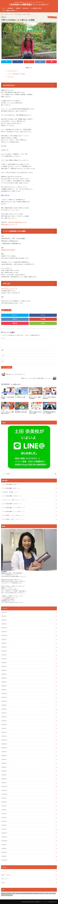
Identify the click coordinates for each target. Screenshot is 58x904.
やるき (13, 893)
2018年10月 (4, 747)
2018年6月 (4, 763)
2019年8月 (4, 709)
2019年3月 (4, 728)
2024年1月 (4, 623)
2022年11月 (4, 631)
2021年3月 (4, 658)
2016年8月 (4, 848)
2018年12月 (4, 740)
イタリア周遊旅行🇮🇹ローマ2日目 (12, 496)
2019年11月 (4, 697)
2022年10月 (4, 635)
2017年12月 (4, 786)
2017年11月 (4, 790)
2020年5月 (4, 674)
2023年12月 (4, 627)
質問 (11, 895)
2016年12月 (4, 833)
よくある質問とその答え (36, 8)
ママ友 (42, 893)
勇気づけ (46, 893)
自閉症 (7, 895)
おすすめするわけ (11, 71)
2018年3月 (4, 775)
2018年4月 (4, 771)
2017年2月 (4, 825)
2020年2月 (4, 685)
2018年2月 (4, 778)
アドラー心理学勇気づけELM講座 (15, 74)
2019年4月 (4, 724)
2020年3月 (4, 682)
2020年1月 (4, 689)
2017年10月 (4, 794)
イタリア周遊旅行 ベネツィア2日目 (13, 515)
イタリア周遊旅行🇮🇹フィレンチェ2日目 (13, 507)
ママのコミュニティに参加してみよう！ (13, 499)
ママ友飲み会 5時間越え (10, 492)
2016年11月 (4, 836)
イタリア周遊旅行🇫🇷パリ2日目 (11, 484)
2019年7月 (4, 713)
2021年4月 (4, 654)
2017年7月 (4, 805)
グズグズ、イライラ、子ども (27, 893)
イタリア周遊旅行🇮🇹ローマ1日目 (12, 503)
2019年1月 (4, 736)
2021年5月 (4, 651)
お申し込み (10, 76)
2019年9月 (4, 705)
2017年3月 (4, 821)
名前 (2, 350)
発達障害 (3, 895)
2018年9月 (4, 751)
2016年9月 (4, 844)
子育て (53, 893)
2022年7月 (4, 639)
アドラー (18, 893)
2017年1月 (4, 829)
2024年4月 (4, 612)
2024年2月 (4, 620)
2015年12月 (4, 860)
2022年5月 (4, 647)
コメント (3, 338)
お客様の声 (18, 8)
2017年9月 (4, 798)
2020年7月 (4, 666)
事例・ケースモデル (7, 310)
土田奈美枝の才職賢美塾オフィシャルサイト (29, 4)
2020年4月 (4, 678)
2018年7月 (4, 759)
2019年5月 (4, 720)
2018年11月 (4, 744)
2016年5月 (4, 852)
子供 (50, 893)
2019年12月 (4, 693)
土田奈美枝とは (10, 8)
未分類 (3, 882)
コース (3, 8)
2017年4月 (4, 817)
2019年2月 (4, 732)
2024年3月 (4, 616)
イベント (4, 871)
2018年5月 (4, 767)
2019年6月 (4, 716)
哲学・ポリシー (5, 878)
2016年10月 (4, 840)
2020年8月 (4, 662)
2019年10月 (4, 701)
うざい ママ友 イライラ (6, 893)
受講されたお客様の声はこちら (16, 222)
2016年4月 (4, 856)
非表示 (30, 67)
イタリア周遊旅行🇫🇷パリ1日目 (11, 488)
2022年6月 (4, 643)
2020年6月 (4, 670)
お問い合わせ (26, 8)
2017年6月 (4, 809)
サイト (2, 361)
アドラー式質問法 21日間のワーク (9, 10)
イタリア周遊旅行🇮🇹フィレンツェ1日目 (13, 511)
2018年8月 (4, 755)
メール (3, 355)
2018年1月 (4, 782)
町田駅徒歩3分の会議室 (7, 249)
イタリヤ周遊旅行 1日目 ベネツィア (13, 519)
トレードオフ (36, 893)
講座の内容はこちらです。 (8, 224)
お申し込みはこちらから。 (8, 288)
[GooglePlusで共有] (29, 61)
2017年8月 (4, 802)
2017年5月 (4, 813)
